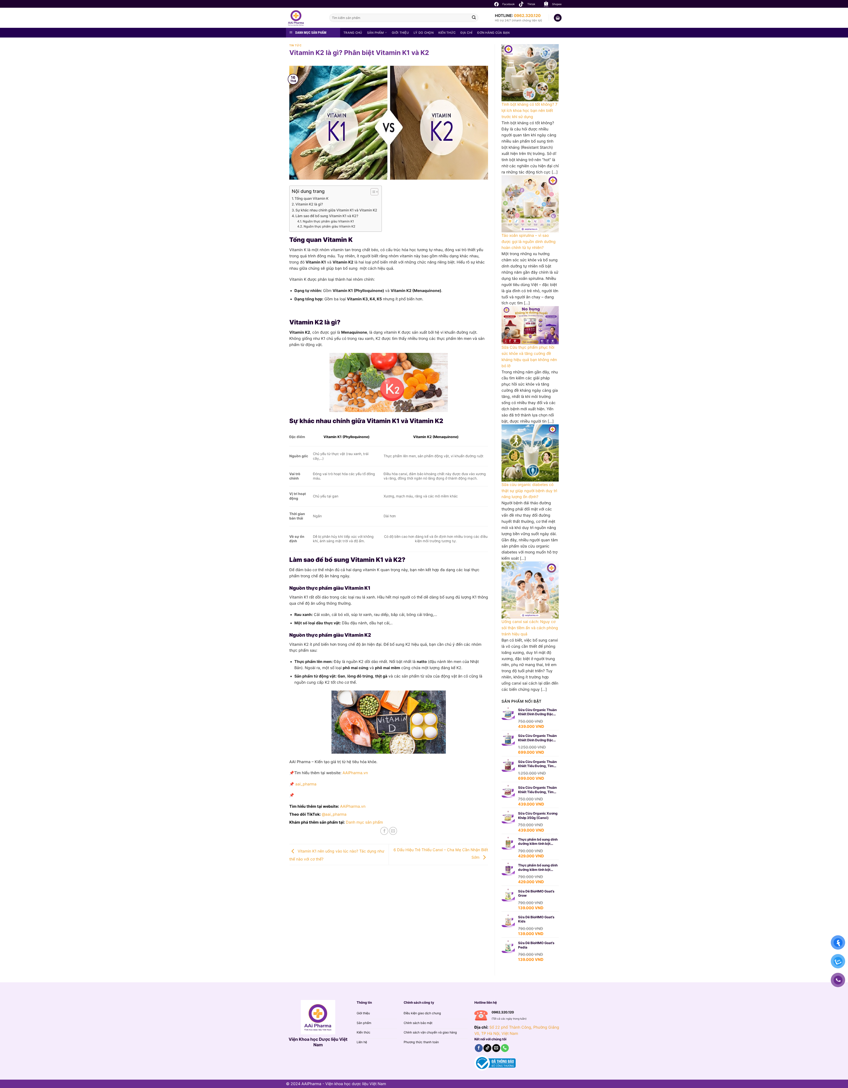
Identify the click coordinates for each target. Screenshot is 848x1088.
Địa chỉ (466, 32)
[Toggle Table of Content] (372, 192)
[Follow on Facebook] (479, 1048)
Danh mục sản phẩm (364, 822)
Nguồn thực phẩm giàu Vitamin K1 (328, 221)
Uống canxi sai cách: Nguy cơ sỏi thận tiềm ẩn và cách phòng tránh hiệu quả (530, 627)
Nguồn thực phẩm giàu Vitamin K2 (329, 226)
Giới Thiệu (400, 32)
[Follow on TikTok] (487, 1048)
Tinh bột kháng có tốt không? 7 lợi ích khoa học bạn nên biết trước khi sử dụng (529, 110)
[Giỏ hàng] (558, 18)
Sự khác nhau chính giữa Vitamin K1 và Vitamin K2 (336, 210)
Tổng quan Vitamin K (311, 198)
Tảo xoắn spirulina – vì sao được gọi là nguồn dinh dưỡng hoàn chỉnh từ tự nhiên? (529, 241)
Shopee (557, 4)
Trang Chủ (352, 32)
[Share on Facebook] (384, 831)
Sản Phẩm (375, 32)
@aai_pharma (334, 814)
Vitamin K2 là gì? (309, 204)
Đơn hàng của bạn (493, 32)
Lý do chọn (423, 32)
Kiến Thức (447, 32)
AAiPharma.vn (352, 806)
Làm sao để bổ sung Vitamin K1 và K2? (326, 216)
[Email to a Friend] (393, 831)
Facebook (508, 4)
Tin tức (295, 45)
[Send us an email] (496, 1048)
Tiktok (531, 4)
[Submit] (474, 18)
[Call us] (505, 1048)
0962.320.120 (527, 15)
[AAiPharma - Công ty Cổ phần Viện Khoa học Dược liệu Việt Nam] (304, 18)
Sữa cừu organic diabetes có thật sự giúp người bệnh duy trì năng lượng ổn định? (529, 490)
